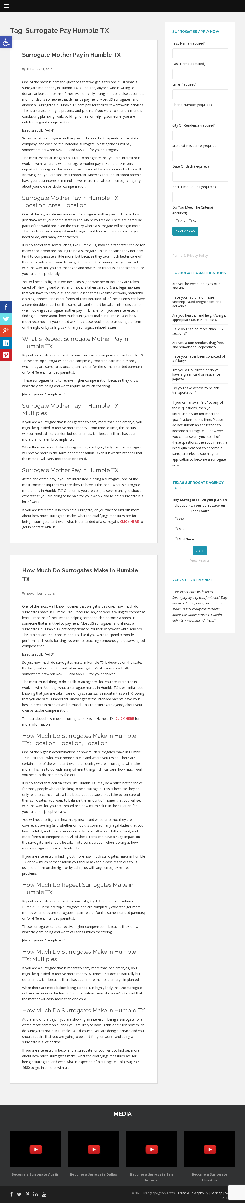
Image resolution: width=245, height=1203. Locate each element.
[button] (6, 42)
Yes (182, 519)
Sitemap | (218, 1193)
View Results (200, 560)
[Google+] (6, 331)
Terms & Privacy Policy (190, 255)
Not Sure (186, 539)
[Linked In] (6, 343)
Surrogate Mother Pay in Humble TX (71, 54)
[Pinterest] (6, 355)
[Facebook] (6, 307)
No (181, 529)
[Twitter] (6, 319)
